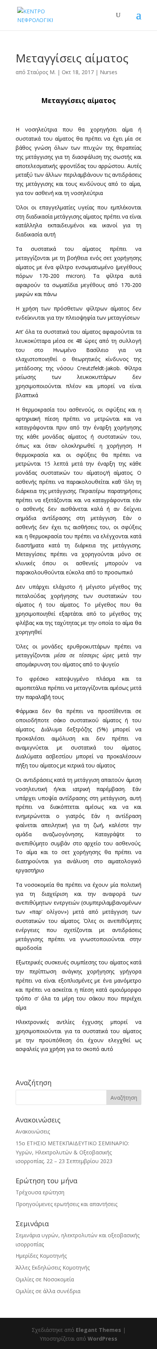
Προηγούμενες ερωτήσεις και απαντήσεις (66, 1204)
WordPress (102, 1338)
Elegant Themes (98, 1329)
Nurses (108, 72)
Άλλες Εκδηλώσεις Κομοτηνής (53, 1267)
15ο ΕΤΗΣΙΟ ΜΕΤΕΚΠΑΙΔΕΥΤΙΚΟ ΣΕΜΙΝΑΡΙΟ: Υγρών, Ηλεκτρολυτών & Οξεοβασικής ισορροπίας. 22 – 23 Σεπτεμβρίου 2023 (72, 1152)
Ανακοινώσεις (33, 1131)
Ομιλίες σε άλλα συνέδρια (48, 1291)
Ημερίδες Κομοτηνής (41, 1255)
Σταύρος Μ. (41, 72)
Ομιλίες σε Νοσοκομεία (45, 1279)
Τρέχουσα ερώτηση (40, 1192)
